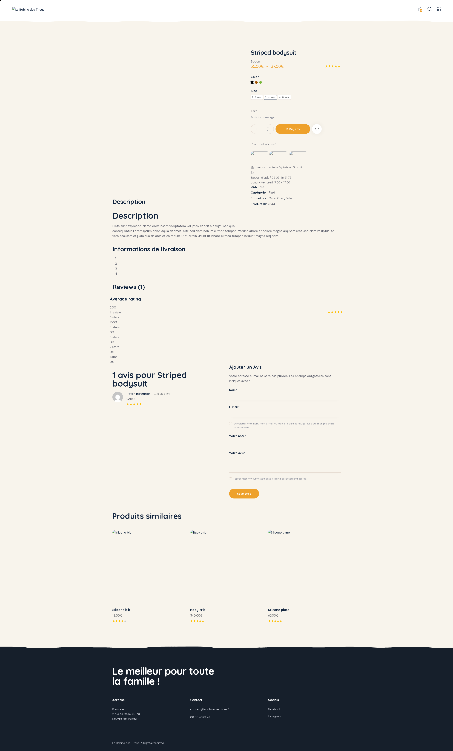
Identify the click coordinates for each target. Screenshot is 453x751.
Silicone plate (278, 610)
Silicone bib (121, 610)
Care (272, 198)
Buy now (294, 129)
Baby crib (197, 610)
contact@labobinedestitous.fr (210, 709)
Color (255, 77)
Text (254, 111)
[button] (317, 129)
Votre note (237, 436)
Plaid (271, 192)
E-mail (234, 407)
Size (254, 91)
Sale (289, 198)
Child (280, 198)
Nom (233, 390)
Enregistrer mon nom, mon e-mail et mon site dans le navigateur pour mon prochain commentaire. (284, 425)
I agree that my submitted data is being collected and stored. (270, 478)
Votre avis (237, 453)
